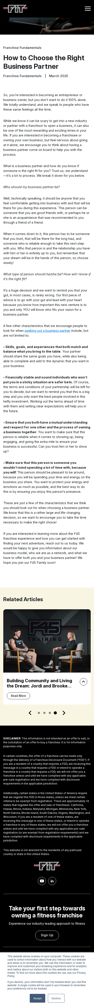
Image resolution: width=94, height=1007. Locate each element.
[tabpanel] (47, 657)
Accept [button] (37, 998)
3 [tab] (50, 713)
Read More (18, 696)
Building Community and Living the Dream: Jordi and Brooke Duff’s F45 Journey (39, 686)
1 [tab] (39, 713)
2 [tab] (44, 713)
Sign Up (47, 935)
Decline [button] (56, 998)
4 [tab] (55, 713)
